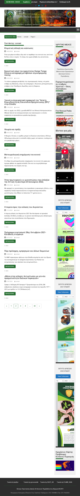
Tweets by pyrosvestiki (31, 482)
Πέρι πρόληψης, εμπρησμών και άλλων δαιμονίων (26, 251)
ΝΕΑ (7, 65)
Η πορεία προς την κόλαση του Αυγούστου (23, 207)
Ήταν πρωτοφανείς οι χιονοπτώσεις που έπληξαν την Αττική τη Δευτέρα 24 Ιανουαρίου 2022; (26, 181)
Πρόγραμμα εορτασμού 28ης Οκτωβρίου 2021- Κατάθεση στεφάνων (25, 233)
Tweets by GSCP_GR (47, 482)
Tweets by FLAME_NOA (64, 482)
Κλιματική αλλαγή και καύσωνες (18, 48)
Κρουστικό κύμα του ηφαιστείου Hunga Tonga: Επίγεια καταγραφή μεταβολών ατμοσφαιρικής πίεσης (25, 73)
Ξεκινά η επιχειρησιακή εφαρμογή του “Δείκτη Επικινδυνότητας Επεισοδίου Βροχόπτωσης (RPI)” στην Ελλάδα (27, 102)
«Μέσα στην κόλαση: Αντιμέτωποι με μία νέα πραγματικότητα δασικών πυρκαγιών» (24, 277)
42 (35, 306)
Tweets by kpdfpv (12, 482)
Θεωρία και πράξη (12, 129)
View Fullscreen (63, 208)
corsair (18, 51)
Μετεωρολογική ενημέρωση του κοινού (22, 154)
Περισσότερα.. (10, 61)
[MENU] (78, 29)
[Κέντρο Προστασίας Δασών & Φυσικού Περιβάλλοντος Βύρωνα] (40, 26)
